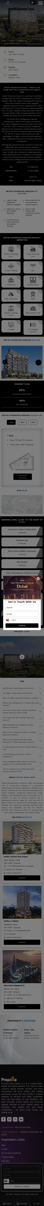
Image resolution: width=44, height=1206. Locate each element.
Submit (22, 625)
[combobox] (8, 620)
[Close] (38, 578)
